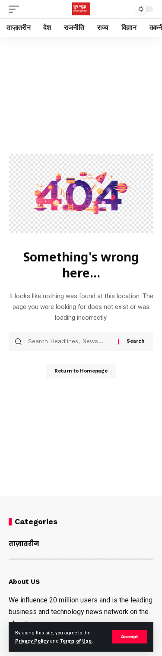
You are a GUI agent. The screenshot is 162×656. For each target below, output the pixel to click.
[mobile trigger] (16, 9)
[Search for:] (70, 341)
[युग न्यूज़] (81, 9)
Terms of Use (76, 641)
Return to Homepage (81, 371)
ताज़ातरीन (24, 543)
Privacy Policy (32, 641)
